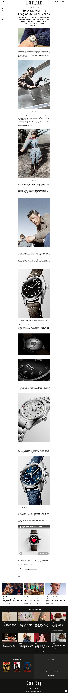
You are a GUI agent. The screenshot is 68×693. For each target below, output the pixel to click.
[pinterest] (2, 12)
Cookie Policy (39, 691)
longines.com (31, 569)
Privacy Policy (56, 672)
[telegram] (2, 20)
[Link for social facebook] (32, 688)
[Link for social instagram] (35, 688)
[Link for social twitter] (30, 688)
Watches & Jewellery (34, 7)
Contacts (27, 691)
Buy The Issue (57, 1)
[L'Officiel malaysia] (34, 3)
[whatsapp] (2, 18)
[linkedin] (2, 14)
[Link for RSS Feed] (37, 688)
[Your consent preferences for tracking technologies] (66, 691)
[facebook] (2, 10)
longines (20, 577)
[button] (31, 667)
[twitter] (2, 16)
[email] (2, 9)
